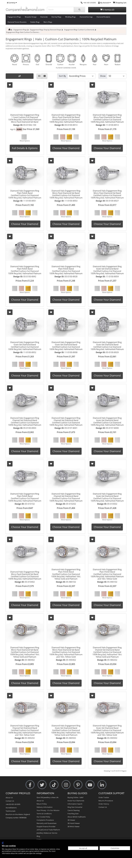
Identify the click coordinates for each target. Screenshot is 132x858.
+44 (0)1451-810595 (13, 804)
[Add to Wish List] (10, 85)
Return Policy (42, 804)
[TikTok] (54, 784)
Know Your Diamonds (76, 800)
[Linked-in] (102, 784)
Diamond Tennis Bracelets (17, 22)
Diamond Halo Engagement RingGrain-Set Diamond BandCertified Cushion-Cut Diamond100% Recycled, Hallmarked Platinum (107, 270)
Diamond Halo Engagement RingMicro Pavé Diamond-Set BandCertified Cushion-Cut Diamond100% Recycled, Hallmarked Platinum (65, 118)
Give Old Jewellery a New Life (47, 797)
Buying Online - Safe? (76, 797)
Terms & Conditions (44, 813)
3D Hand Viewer (74, 823)
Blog (38, 836)
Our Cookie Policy (43, 817)
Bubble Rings (35, 22)
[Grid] (44, 76)
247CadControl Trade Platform (48, 830)
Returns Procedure (105, 800)
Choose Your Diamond (65, 148)
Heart (106, 64)
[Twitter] (42, 784)
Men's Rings (48, 22)
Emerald (49, 64)
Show (102, 76)
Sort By (62, 76)
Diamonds (44, 17)
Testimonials (10, 811)
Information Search (75, 804)
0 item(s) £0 (108, 9)
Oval (37, 64)
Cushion (60, 64)
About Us (9, 797)
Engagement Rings (14, 17)
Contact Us (10, 801)
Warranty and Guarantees (46, 823)
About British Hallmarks (77, 817)
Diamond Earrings (86, 17)
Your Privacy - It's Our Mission (48, 810)
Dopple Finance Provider (46, 826)
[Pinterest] (78, 784)
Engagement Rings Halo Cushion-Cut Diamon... (23, 32)
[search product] (79, 9)
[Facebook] (30, 784)
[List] (39, 76)
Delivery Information (44, 807)
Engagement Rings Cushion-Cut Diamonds (79, 30)
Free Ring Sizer (73, 813)
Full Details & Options (25, 148)
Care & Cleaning (74, 810)
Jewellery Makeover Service (47, 833)
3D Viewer (71, 820)
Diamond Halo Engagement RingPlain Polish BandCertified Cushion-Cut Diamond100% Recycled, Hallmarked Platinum (24, 194)
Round (14, 64)
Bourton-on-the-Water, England (18, 814)
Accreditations (11, 807)
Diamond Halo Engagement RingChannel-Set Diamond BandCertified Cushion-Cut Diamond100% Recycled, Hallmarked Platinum (24, 421)
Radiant (117, 64)
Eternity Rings (56, 17)
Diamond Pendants (103, 17)
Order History (103, 804)
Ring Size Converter (75, 807)
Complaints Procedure (45, 820)
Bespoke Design (30, 17)
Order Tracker (103, 797)
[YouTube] (90, 784)
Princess (26, 64)
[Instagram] (66, 784)
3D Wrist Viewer (74, 826)
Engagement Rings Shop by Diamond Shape (45, 30)
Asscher (72, 64)
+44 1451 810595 (89, 2)
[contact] (81, 2)
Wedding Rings (70, 17)
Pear (94, 64)
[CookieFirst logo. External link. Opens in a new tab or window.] (3, 843)
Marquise (83, 64)
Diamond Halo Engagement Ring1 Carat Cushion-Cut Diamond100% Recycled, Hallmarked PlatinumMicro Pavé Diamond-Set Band (24, 118)
